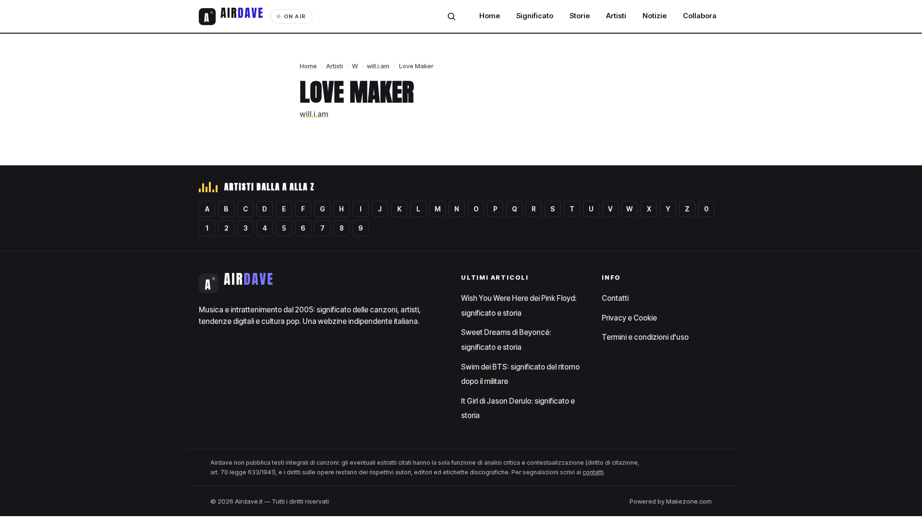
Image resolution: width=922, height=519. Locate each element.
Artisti (616, 16)
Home (489, 16)
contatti (593, 472)
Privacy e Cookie (629, 317)
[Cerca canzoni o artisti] (451, 16)
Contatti (615, 298)
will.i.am (378, 66)
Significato (534, 16)
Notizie (655, 16)
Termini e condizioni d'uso (645, 337)
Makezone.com (689, 501)
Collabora (699, 16)
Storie (580, 16)
